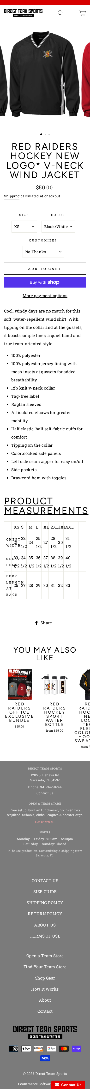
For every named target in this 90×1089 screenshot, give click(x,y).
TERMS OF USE (45, 936)
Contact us (45, 793)
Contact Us (70, 1085)
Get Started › (45, 822)
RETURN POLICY (45, 913)
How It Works (45, 989)
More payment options (45, 295)
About (45, 1000)
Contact (45, 1011)
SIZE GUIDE (45, 891)
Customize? (43, 240)
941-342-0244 (51, 787)
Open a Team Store (45, 955)
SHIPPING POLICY (45, 902)
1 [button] (41, 134)
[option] (45, 74)
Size (24, 215)
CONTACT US (45, 880)
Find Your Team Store (45, 966)
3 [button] (49, 135)
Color (58, 215)
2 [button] (46, 135)
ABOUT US (45, 925)
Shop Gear (45, 978)
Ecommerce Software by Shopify (45, 1084)
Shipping (11, 196)
